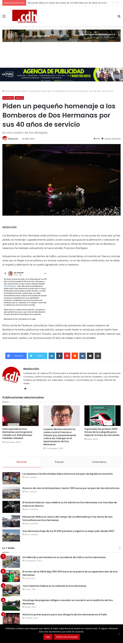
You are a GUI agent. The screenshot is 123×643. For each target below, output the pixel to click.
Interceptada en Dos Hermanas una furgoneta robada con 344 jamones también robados (17, 433)
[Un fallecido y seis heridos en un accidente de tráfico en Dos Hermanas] (11, 562)
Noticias (16, 91)
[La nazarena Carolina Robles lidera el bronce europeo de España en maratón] (11, 478)
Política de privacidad (66, 637)
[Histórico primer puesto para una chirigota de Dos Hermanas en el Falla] (11, 619)
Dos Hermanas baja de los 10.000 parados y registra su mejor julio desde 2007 (68, 531)
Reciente (22, 461)
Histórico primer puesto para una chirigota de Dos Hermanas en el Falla (64, 614)
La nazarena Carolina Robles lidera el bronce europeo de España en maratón (67, 473)
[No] (119, 633)
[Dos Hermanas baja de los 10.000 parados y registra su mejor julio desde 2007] (11, 535)
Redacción (13, 138)
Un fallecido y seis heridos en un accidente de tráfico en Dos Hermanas (64, 557)
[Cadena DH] (25, 16)
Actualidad (8, 98)
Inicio (7, 91)
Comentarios (99, 461)
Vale (48, 637)
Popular (59, 461)
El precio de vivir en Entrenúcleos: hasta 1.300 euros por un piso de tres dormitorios (70, 488)
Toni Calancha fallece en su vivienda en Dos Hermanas (54, 586)
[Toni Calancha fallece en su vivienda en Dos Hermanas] (11, 590)
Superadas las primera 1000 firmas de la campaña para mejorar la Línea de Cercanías (101, 432)
